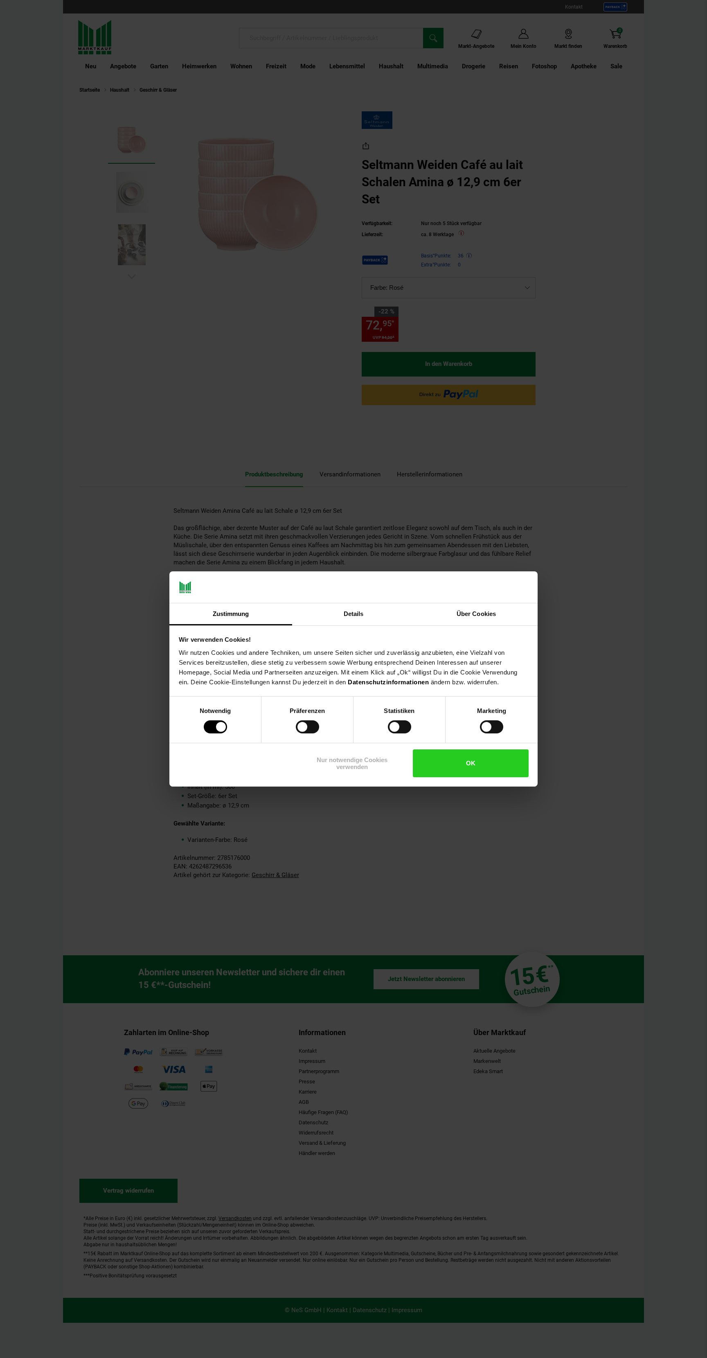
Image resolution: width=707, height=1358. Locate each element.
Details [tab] (354, 613)
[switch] (307, 726)
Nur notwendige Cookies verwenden (352, 763)
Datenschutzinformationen (388, 682)
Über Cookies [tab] (476, 613)
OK (470, 763)
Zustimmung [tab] (231, 613)
